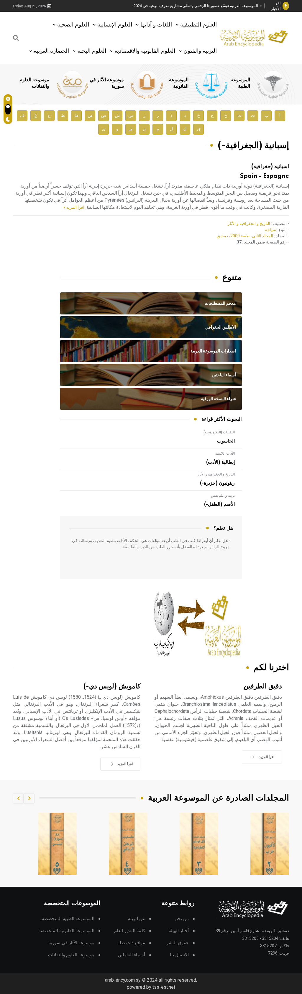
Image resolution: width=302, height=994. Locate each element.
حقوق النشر (177, 943)
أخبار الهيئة (179, 931)
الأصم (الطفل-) (219, 504)
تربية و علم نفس (223, 495)
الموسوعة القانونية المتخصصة (66, 931)
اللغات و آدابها (156, 24)
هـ (130, 129)
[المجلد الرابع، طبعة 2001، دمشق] (199, 844)
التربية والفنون (200, 50)
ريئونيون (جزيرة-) (217, 483)
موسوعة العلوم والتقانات (71, 955)
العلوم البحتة (91, 50)
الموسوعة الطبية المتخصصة (68, 919)
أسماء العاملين (131, 955)
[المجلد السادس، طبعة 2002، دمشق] (57, 844)
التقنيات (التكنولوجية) (219, 432)
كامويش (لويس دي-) (111, 686)
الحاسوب (226, 441)
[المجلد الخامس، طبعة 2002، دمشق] (128, 844)
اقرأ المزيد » (73, 207)
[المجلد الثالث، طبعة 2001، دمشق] (270, 844)
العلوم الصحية (73, 24)
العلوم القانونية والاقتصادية (144, 50)
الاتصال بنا (179, 955)
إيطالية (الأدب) (220, 462)
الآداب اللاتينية (225, 453)
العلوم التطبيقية (198, 24)
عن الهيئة (136, 919)
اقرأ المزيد (266, 757)
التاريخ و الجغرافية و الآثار (249, 223)
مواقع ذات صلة (131, 943)
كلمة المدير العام (129, 931)
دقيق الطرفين (263, 686)
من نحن (182, 919)
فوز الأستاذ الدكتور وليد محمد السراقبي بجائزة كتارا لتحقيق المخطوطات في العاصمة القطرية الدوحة (198, 6)
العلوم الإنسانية (114, 24)
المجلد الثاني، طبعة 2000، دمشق (245, 235)
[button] (29, 798)
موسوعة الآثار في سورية (71, 943)
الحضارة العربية (51, 50)
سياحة (270, 229)
